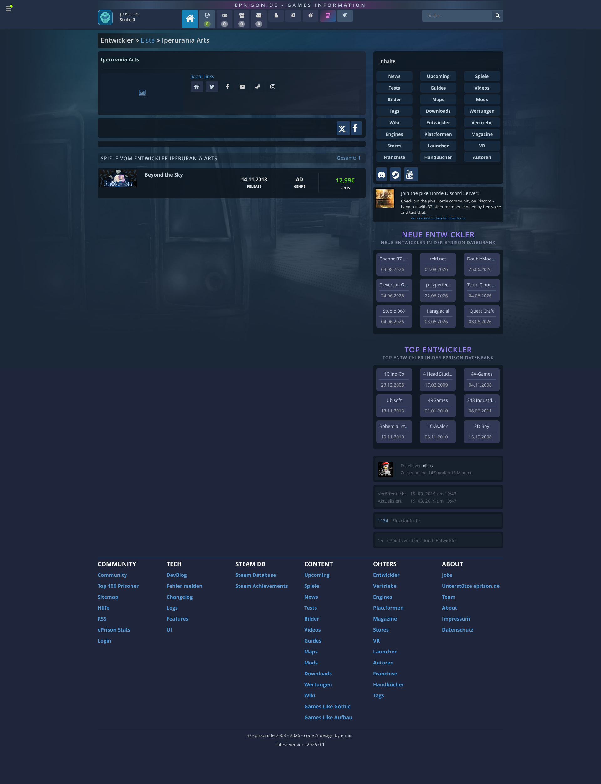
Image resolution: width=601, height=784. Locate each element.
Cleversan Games (397, 285)
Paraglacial (438, 311)
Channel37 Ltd (394, 259)
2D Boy (481, 426)
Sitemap (108, 596)
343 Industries (482, 400)
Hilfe (104, 607)
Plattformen (438, 134)
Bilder (394, 100)
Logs (172, 607)
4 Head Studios (439, 374)
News (394, 76)
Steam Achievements (261, 585)
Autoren (482, 158)
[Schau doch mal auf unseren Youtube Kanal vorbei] (411, 174)
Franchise (394, 158)
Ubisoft (394, 400)
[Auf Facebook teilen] (356, 128)
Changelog (180, 596)
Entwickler (438, 123)
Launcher (438, 146)
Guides (438, 88)
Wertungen (482, 111)
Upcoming (438, 76)
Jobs (447, 574)
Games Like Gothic (327, 706)
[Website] (198, 87)
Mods (482, 100)
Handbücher (438, 158)
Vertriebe (481, 123)
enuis (346, 736)
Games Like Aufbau (328, 717)
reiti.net (438, 259)
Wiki (394, 123)
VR (482, 146)
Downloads (438, 111)
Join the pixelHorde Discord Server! (440, 193)
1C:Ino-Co (394, 374)
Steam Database (255, 574)
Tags (394, 111)
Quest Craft (482, 311)
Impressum (456, 618)
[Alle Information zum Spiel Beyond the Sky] (118, 178)
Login (104, 640)
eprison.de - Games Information (300, 5)
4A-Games (482, 374)
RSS (102, 618)
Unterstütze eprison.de (471, 585)
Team (448, 596)
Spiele (482, 76)
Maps (438, 100)
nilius (428, 466)
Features (177, 618)
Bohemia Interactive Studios (408, 426)
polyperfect (438, 285)
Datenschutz (457, 629)
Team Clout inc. (483, 285)
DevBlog (177, 574)
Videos (482, 88)
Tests (394, 88)
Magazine (482, 134)
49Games (438, 400)
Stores (394, 146)
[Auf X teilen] (343, 128)
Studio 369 (394, 311)
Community (112, 574)
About (449, 607)
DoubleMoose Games (489, 259)
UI (169, 629)
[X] (213, 87)
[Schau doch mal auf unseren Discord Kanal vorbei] (381, 174)
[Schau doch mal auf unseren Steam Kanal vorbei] (395, 174)
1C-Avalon (437, 426)
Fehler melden (185, 585)
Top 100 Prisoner (118, 585)
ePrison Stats (114, 629)
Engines (394, 134)
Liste (148, 40)
